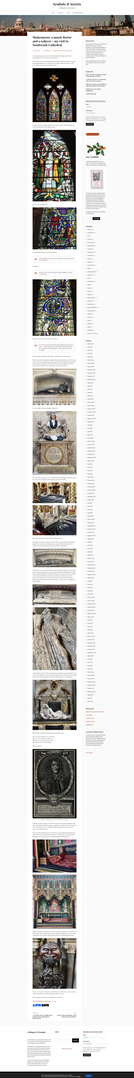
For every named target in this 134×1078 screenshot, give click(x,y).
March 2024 (90, 438)
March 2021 (90, 555)
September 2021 (91, 535)
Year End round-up (92, 333)
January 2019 (91, 639)
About (68, 12)
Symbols (90, 314)
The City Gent (37, 50)
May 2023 (90, 470)
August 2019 (91, 616)
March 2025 (90, 399)
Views (89, 320)
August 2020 (91, 577)
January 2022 (91, 522)
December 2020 (91, 564)
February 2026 (91, 363)
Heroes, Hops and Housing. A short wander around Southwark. (66, 1016)
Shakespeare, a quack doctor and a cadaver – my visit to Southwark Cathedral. (52, 41)
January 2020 (91, 600)
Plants (89, 284)
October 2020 (91, 571)
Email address (89, 110)
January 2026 (91, 366)
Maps (89, 268)
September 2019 (91, 613)
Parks (89, 278)
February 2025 (91, 402)
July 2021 (90, 542)
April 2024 (90, 434)
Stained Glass (69, 50)
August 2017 (91, 694)
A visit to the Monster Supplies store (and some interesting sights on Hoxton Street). (42, 1016)
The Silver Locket (90, 718)
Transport (90, 317)
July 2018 (90, 659)
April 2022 (90, 512)
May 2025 (90, 392)
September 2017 (91, 691)
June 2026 (90, 350)
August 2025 (91, 382)
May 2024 (90, 431)
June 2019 (90, 623)
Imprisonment (91, 265)
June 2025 (90, 389)
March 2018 (90, 672)
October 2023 (91, 454)
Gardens (90, 262)
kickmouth (69, 1048)
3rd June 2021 (47, 50)
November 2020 (91, 568)
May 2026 (90, 353)
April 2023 (90, 473)
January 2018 (91, 678)
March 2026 (90, 360)
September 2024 (91, 418)
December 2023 (91, 447)
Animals (89, 229)
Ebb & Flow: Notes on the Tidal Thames (95, 711)
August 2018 (91, 655)
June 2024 (90, 428)
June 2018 (90, 662)
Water (89, 327)
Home (52, 12)
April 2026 (90, 356)
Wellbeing (90, 330)
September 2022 (91, 496)
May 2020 (90, 587)
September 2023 (91, 457)
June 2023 (90, 467)
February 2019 (91, 636)
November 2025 (91, 373)
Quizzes (89, 291)
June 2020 (90, 584)
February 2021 (91, 558)
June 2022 (90, 506)
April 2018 (90, 668)
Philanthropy (91, 281)
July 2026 (90, 347)
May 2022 (90, 509)
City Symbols (91, 252)
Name (87, 104)
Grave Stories (89, 715)
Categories (60, 12)
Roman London (91, 297)
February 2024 (91, 441)
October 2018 (91, 649)
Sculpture (90, 301)
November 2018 (91, 646)
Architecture (57, 50)
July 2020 (90, 581)
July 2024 (90, 425)
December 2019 (91, 603)
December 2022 (91, 486)
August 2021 (91, 538)
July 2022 (90, 503)
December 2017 (91, 681)
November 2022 (91, 490)
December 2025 (91, 369)
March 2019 (90, 633)
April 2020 (90, 590)
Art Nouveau (91, 242)
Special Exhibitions (92, 307)
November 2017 (91, 685)
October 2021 (91, 532)
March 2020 (90, 594)
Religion (63, 50)
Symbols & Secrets (67, 4)
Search (75, 1040)
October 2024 (91, 415)
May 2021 (90, 548)
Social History (91, 304)
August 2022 (91, 499)
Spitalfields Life (89, 724)
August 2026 (91, 343)
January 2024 (91, 444)
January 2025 (91, 405)
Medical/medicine (92, 271)
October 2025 (91, 376)
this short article (66, 356)
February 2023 (91, 480)
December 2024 (91, 408)
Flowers (89, 258)
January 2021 (91, 561)
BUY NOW (96, 218)
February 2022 (91, 519)
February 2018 (91, 675)
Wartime (90, 323)
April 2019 (90, 629)
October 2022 (91, 493)
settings (78, 1076)
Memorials (90, 275)
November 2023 (91, 451)
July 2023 (90, 464)
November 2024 (91, 412)
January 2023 (91, 483)
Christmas (90, 249)
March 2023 (90, 477)
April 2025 (90, 395)
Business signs (91, 245)
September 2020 (91, 574)
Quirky (89, 288)
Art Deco (90, 239)
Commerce (90, 255)
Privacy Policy (89, 752)
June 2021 (90, 545)
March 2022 (90, 516)
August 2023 (91, 460)
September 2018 (91, 652)
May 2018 (90, 665)
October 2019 (91, 610)
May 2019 (90, 626)
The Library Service (90, 721)
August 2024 (91, 421)
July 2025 (90, 386)
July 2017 (90, 698)
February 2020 (91, 597)
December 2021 (91, 525)
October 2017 (91, 688)
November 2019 (91, 607)
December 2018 (91, 642)
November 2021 (91, 529)
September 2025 (91, 379)
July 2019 (90, 620)
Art (88, 236)
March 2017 (90, 701)
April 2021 (90, 551)
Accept (88, 1075)
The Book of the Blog (78, 12)
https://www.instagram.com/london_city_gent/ (44, 1001)
